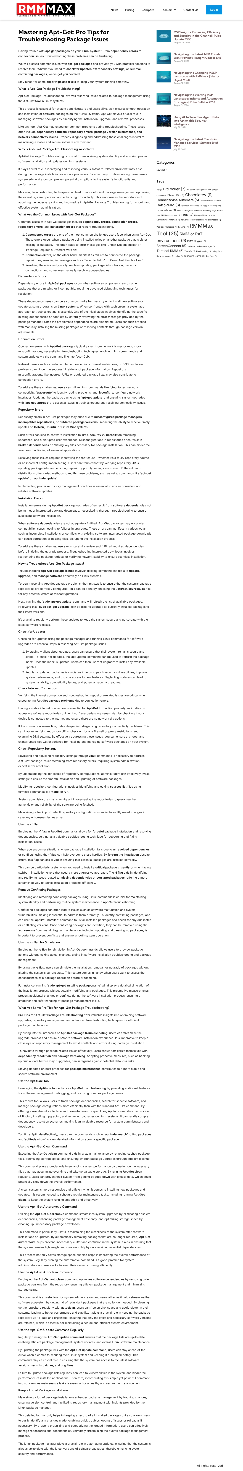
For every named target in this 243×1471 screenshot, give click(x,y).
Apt (159, 190)
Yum (213, 256)
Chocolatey (199, 194)
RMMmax (183, 227)
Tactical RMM (170, 251)
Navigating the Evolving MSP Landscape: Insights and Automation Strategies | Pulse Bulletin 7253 (198, 98)
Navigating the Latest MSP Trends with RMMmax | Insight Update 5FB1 (198, 55)
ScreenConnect (171, 246)
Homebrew (168, 210)
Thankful (189, 251)
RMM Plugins (196, 241)
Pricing (129, 10)
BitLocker (174, 189)
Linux (187, 215)
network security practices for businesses (201, 220)
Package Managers (167, 227)
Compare (148, 10)
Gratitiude (196, 206)
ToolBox (166, 10)
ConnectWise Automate (178, 200)
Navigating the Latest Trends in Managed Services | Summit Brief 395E (196, 142)
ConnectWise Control (210, 200)
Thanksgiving (203, 251)
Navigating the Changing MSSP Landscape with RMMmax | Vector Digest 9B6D (197, 76)
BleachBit (175, 195)
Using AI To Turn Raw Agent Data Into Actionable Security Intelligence (196, 120)
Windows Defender (196, 255)
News (114, 10)
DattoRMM (168, 205)
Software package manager (201, 246)
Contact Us (190, 10)
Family (185, 206)
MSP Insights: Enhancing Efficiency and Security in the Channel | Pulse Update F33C (197, 35)
